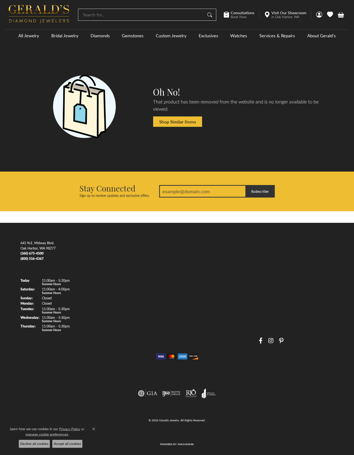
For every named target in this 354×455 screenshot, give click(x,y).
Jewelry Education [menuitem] (193, 244)
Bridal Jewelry (64, 35)
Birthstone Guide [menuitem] (191, 280)
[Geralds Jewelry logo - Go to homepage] (39, 14)
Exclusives (208, 35)
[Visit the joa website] (209, 393)
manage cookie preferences (47, 434)
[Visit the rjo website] (191, 393)
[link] (241, 14)
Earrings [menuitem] (106, 289)
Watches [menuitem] (106, 315)
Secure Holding (270, 289)
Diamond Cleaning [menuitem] (193, 315)
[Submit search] (210, 14)
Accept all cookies (67, 444)
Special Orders (269, 306)
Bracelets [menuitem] (106, 306)
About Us (266, 244)
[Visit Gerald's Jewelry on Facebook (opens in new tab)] (260, 341)
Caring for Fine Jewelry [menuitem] (196, 306)
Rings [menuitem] (104, 280)
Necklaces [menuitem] (107, 297)
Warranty (266, 280)
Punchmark (186, 444)
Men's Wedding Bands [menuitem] (116, 253)
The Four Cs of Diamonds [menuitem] (198, 253)
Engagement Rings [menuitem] (113, 244)
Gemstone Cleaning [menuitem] (193, 324)
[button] (319, 14)
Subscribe (260, 191)
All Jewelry (28, 35)
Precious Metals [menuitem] (191, 297)
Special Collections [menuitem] (114, 324)
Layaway (265, 297)
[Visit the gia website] (147, 393)
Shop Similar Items (177, 122)
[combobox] (141, 14)
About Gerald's (321, 35)
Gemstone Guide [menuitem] (191, 289)
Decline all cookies (34, 444)
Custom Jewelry (171, 35)
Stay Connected (107, 188)
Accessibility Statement (214, 434)
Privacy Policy (156, 434)
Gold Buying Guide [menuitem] (193, 342)
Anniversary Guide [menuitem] (192, 333)
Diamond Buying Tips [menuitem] (195, 262)
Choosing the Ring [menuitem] (192, 271)
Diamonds (100, 35)
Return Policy (133, 434)
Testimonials (268, 271)
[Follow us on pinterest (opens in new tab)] (281, 341)
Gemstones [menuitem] (108, 271)
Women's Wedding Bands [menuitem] (119, 262)
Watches (238, 35)
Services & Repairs (277, 35)
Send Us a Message (273, 262)
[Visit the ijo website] (171, 393)
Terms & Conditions (182, 434)
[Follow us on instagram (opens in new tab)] (270, 341)
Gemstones (133, 35)
